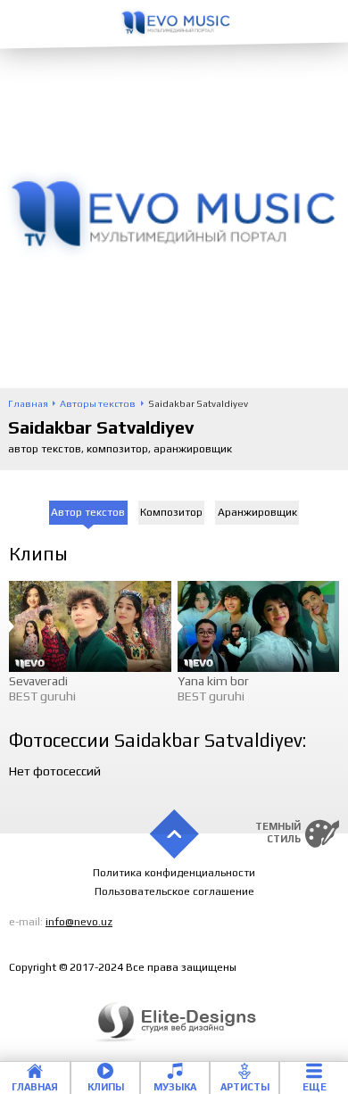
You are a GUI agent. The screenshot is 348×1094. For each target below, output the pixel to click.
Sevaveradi (38, 681)
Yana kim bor (213, 681)
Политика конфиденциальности (174, 872)
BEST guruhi (42, 696)
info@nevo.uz (79, 922)
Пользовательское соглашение (174, 891)
